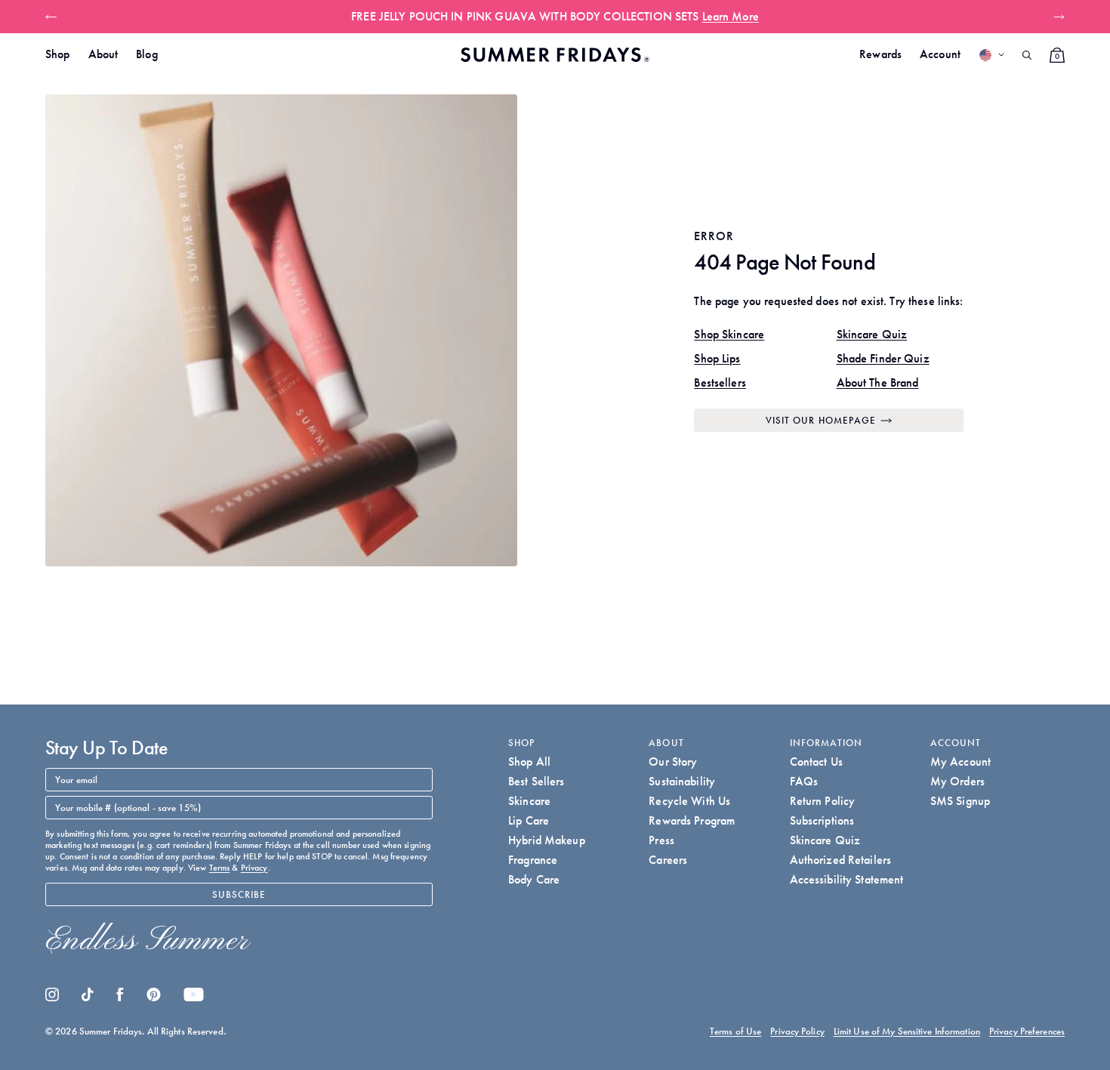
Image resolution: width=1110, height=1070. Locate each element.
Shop (57, 54)
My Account (960, 761)
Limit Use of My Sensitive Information (907, 1031)
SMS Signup (960, 801)
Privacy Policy (797, 1031)
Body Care (534, 879)
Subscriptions (822, 820)
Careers (668, 860)
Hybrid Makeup (546, 840)
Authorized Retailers (841, 860)
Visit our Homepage (821, 420)
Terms (219, 868)
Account (940, 54)
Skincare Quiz (872, 334)
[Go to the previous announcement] (54, 16)
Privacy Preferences (1027, 1031)
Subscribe (239, 894)
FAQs (804, 781)
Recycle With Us (689, 801)
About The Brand (878, 382)
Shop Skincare (729, 334)
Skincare (529, 801)
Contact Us (816, 761)
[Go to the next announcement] (1056, 16)
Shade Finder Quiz (883, 358)
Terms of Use (735, 1031)
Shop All (529, 761)
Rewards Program (692, 820)
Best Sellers (536, 781)
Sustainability (682, 781)
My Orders (957, 781)
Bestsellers (719, 382)
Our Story (673, 761)
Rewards (880, 54)
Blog (147, 54)
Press (661, 840)
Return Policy (823, 801)
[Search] (1026, 55)
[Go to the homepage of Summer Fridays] (555, 55)
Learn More (730, 16)
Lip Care (528, 820)
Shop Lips (717, 358)
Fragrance (532, 860)
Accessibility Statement (847, 879)
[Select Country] (991, 55)
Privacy (254, 868)
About (103, 54)
